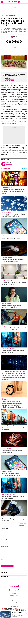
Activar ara (9, 80)
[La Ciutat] (14, 2)
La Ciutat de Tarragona (8, 15)
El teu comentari (4, 546)
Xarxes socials (14, 602)
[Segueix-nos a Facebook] (9, 590)
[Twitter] (10, 41)
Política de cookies (14, 597)
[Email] (21, 41)
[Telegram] (18, 41)
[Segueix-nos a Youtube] (18, 590)
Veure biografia (9, 164)
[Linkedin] (13, 41)
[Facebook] (7, 41)
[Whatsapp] (15, 41)
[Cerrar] (26, 613)
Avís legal (14, 593)
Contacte (14, 600)
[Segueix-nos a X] (12, 590)
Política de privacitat (14, 595)
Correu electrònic (5, 539)
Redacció (15, 36)
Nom (2, 532)
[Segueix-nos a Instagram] (15, 590)
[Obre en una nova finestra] (8, 609)
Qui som (14, 599)
